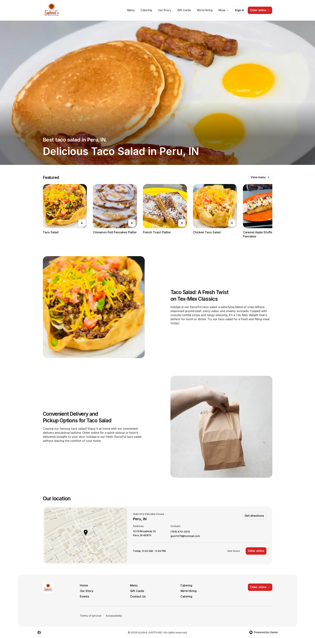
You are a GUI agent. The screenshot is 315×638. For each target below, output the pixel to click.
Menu (131, 10)
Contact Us (138, 596)
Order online (256, 551)
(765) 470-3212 (180, 531)
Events (84, 596)
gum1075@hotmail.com (185, 536)
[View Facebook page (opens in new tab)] (39, 632)
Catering (146, 10)
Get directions (254, 516)
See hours (233, 551)
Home (84, 585)
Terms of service (90, 615)
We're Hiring (205, 10)
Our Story (164, 10)
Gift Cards (184, 10)
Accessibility (114, 615)
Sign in (239, 10)
